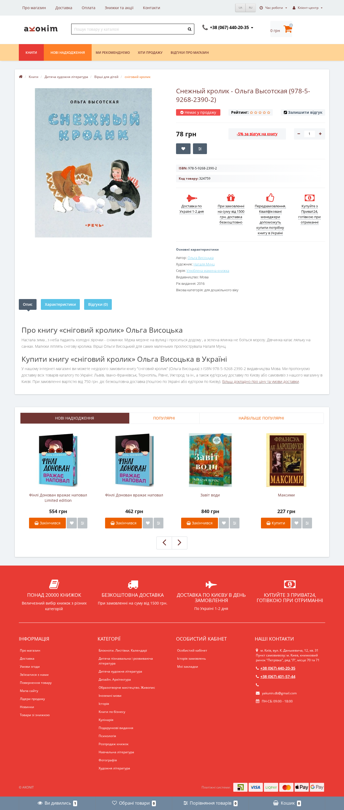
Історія (104, 703)
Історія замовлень (191, 658)
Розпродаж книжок (113, 744)
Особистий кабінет (192, 650)
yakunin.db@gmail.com (279, 693)
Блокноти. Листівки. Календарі (123, 650)
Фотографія (108, 760)
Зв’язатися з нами (34, 674)
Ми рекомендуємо (113, 52)
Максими (286, 495)
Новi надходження (68, 52)
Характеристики (60, 304)
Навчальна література (116, 752)
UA (240, 7)
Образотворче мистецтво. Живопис (127, 687)
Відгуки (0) (98, 304)
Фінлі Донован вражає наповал (134, 495)
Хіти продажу (150, 52)
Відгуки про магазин (190, 52)
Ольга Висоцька (201, 257)
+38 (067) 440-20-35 (277, 668)
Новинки (27, 707)
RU (250, 7)
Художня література (114, 768)
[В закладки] (72, 523)
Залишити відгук (305, 112)
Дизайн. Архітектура (115, 679)
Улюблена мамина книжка (208, 270)
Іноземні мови (110, 695)
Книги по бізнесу (112, 711)
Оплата (88, 7)
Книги (31, 52)
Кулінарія (106, 719)
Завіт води (210, 495)
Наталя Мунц (204, 264)
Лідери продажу (32, 699)
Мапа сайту (29, 690)
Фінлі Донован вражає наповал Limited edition (58, 497)
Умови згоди (30, 666)
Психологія (107, 736)
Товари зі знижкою (35, 715)
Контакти (151, 7)
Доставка (63, 7)
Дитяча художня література (120, 671)
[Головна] (21, 76)
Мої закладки (187, 666)
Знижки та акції (119, 7)
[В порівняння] (82, 523)
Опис (28, 304)
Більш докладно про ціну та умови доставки (260, 381)
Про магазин (34, 7)
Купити (278, 522)
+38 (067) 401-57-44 (277, 676)
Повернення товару (36, 682)
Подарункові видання (116, 728)
